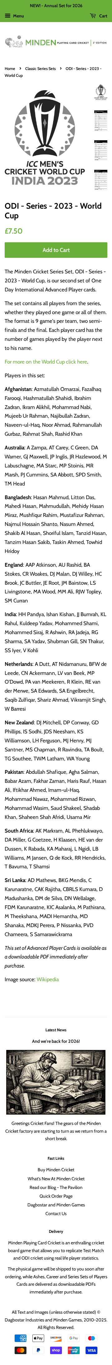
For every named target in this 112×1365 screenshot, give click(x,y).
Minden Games (67, 1320)
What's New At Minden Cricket (56, 1179)
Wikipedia (48, 979)
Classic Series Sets (40, 68)
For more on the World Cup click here (46, 362)
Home (10, 68)
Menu (18, 16)
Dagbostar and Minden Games (56, 1205)
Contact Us (56, 1213)
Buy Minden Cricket (56, 1169)
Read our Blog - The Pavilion (56, 1187)
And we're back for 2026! (56, 1041)
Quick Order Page (56, 1196)
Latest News (56, 1029)
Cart (102, 16)
